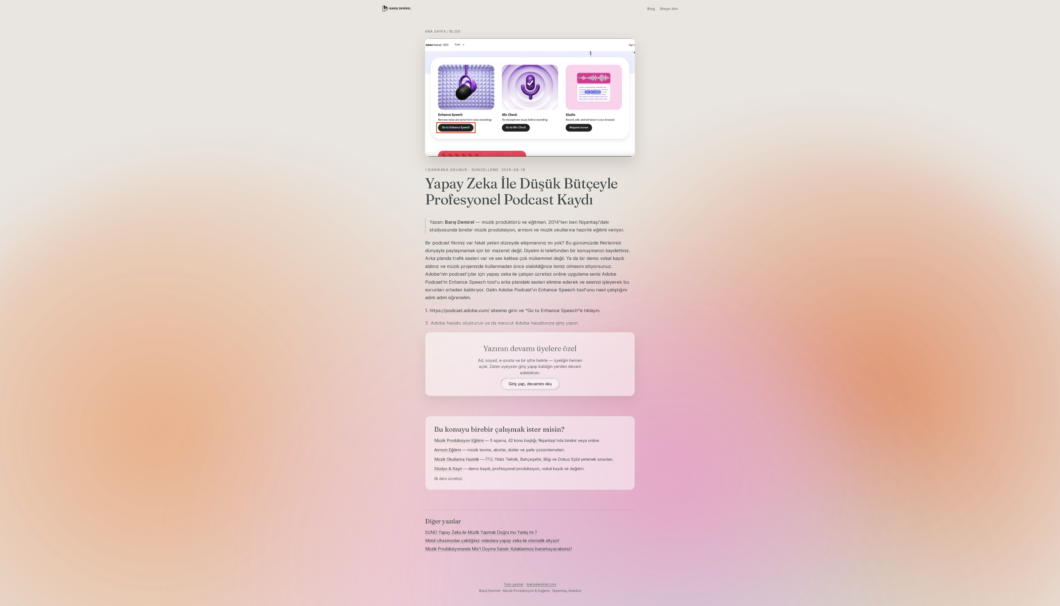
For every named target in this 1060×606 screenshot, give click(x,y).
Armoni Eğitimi (447, 449)
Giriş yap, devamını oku (530, 383)
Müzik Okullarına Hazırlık (456, 459)
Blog (651, 8)
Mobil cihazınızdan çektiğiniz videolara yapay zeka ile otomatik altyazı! (492, 540)
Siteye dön (669, 8)
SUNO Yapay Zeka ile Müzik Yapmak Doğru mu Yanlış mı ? (481, 532)
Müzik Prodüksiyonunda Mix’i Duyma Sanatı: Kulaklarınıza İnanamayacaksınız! (498, 549)
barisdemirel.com (541, 584)
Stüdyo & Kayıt (448, 468)
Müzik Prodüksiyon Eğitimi (459, 440)
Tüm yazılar (514, 584)
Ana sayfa (435, 31)
